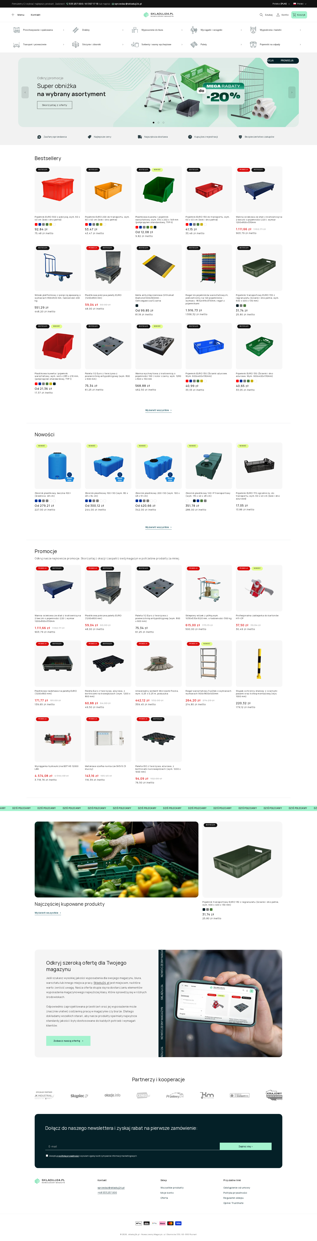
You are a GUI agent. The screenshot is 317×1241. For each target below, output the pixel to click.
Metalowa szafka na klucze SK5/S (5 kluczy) (105, 767)
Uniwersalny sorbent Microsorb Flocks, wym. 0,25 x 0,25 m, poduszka (156, 692)
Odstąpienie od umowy (236, 1187)
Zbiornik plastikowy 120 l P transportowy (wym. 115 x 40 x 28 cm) (208, 494)
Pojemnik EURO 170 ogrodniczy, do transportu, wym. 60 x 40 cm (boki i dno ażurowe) (258, 496)
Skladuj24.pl (101, 983)
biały (54, 225)
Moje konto (167, 1192)
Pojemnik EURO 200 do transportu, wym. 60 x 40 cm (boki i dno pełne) (107, 218)
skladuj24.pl (134, 1234)
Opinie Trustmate (233, 1203)
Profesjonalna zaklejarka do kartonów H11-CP (257, 617)
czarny (155, 227)
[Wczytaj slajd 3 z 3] (163, 122)
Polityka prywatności (235, 1192)
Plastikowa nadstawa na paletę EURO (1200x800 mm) (56, 692)
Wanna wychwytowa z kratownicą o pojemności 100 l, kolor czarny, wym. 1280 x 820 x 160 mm (158, 376)
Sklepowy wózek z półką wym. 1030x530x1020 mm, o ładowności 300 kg (208, 617)
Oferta (164, 1197)
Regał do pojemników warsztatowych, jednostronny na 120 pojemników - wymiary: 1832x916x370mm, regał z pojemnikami (207, 299)
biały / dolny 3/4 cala (51, 501)
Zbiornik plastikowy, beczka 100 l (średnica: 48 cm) (53, 494)
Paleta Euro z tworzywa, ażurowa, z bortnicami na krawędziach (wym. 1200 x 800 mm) (107, 694)
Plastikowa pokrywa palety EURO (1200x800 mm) (103, 296)
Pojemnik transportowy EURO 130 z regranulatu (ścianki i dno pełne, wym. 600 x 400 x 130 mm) (257, 298)
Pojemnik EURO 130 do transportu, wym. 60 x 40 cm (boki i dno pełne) (208, 218)
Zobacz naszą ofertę (66, 1040)
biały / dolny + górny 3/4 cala (54, 501)
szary (43, 225)
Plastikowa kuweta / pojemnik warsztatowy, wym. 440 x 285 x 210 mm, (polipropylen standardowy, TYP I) (57, 376)
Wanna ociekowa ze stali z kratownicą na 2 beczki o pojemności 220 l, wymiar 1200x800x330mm (259, 219)
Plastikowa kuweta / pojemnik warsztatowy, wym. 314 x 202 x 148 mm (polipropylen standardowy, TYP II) (156, 219)
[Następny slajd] (292, 92)
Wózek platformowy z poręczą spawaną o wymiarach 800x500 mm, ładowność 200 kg (58, 298)
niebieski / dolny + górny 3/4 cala (39, 501)
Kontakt (35, 14)
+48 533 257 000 (107, 1192)
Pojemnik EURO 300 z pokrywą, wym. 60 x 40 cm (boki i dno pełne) (57, 218)
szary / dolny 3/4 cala (43, 501)
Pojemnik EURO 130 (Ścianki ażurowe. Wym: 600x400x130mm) (206, 375)
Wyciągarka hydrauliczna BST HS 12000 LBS (57, 767)
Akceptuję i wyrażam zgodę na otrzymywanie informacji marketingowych (93, 1156)
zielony (47, 225)
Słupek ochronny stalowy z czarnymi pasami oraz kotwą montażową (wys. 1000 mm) (256, 694)
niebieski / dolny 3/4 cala (36, 501)
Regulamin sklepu (233, 1197)
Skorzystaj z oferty (54, 105)
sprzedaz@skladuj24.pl (128, 3)
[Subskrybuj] (246, 1146)
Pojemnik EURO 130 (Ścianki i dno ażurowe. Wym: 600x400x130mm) (254, 375)
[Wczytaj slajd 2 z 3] (158, 122)
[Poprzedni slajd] (25, 92)
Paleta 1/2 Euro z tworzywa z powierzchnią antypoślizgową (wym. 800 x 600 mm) (107, 376)
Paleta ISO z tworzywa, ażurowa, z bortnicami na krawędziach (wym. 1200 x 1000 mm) (158, 769)
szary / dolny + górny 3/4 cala (47, 501)
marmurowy (190, 501)
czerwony (36, 225)
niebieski (39, 225)
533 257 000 (76, 3)
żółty (50, 225)
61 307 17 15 (91, 3)
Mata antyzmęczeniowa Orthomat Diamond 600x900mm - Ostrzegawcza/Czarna (154, 298)
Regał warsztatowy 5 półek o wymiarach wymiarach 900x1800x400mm (208, 692)
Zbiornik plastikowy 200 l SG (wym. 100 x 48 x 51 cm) (157, 494)
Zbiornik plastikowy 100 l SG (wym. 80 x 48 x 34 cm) (106, 494)
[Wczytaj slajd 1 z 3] (153, 122)
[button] (17, 14)
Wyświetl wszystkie (157, 410)
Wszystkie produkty (172, 1187)
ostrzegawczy (140, 306)
